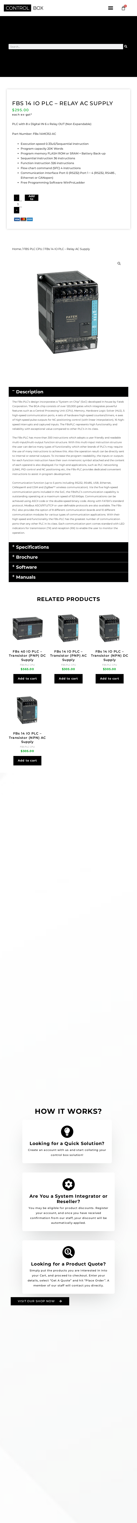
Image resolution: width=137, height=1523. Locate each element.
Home (16, 249)
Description (29, 391)
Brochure (27, 557)
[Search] (125, 46)
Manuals (25, 577)
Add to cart (32, 198)
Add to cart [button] (27, 678)
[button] (111, 8)
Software (26, 567)
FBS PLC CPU (32, 249)
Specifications (32, 547)
